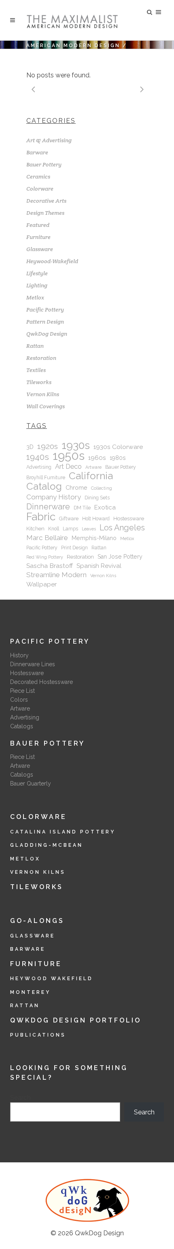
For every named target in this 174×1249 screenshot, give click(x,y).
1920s (47, 446)
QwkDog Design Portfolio (75, 1020)
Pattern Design (45, 321)
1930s (76, 445)
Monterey (30, 992)
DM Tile (82, 508)
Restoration (41, 358)
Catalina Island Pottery (62, 832)
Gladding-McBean (46, 845)
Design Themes (45, 212)
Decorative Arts (46, 200)
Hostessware (128, 518)
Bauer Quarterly (30, 783)
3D (30, 447)
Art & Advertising (49, 140)
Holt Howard (96, 519)
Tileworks (38, 382)
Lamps (70, 529)
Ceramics (38, 176)
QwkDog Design (46, 333)
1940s (37, 457)
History (19, 655)
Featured (37, 225)
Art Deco (68, 466)
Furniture (38, 237)
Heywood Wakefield (51, 978)
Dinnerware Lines (32, 664)
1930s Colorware (118, 447)
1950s (69, 455)
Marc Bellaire (47, 538)
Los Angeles (122, 527)
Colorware (39, 188)
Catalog (44, 486)
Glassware (39, 249)
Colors (19, 699)
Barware (37, 152)
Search (20, 1097)
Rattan (35, 345)
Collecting (101, 488)
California (91, 476)
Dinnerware (48, 506)
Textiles (36, 370)
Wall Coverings (45, 406)
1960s (97, 457)
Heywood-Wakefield (52, 261)
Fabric (40, 516)
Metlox (35, 297)
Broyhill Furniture (45, 477)
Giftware (69, 519)
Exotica (105, 507)
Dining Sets (97, 498)
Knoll (53, 529)
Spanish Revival (98, 565)
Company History (53, 497)
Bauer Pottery (44, 164)
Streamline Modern (56, 575)
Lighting (36, 285)
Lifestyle (37, 273)
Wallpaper (41, 584)
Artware (93, 467)
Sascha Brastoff (49, 565)
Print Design (74, 548)
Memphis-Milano (94, 538)
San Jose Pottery (120, 556)
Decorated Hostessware (41, 682)
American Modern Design (73, 45)
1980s (118, 458)
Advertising (38, 467)
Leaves (89, 528)
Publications (38, 1035)
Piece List (22, 691)
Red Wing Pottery (44, 557)
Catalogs (21, 726)
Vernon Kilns (42, 394)
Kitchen (35, 529)
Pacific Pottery (45, 309)
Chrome (76, 487)
